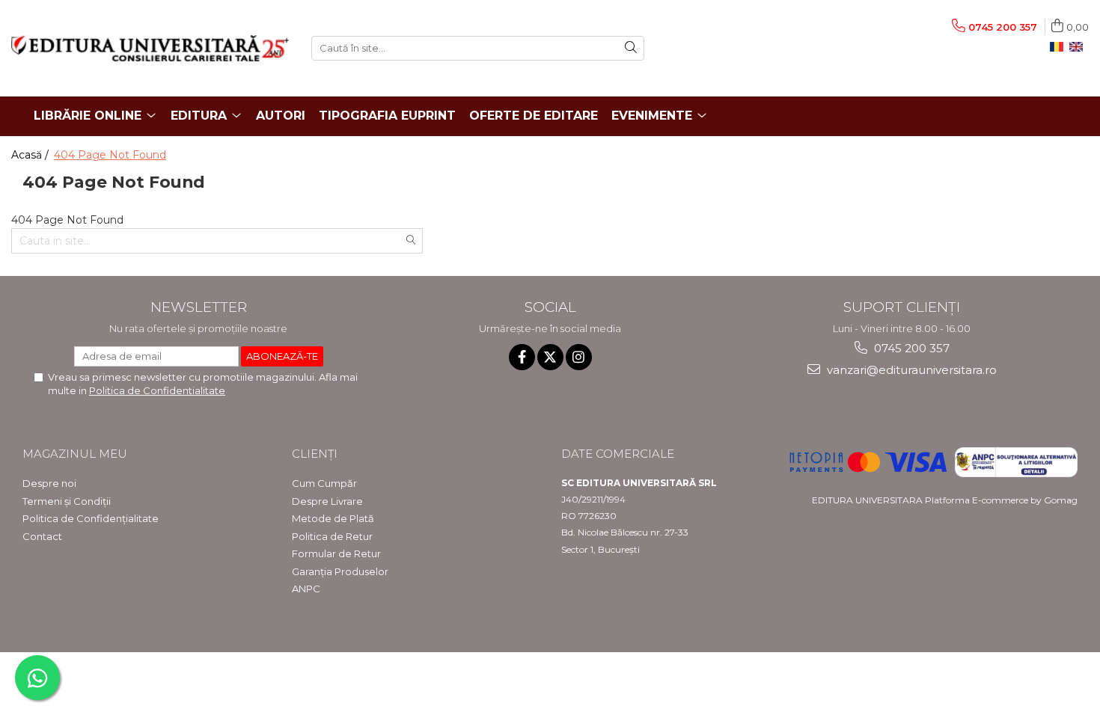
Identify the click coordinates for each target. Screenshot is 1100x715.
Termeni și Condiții (66, 501)
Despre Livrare (327, 501)
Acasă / (31, 155)
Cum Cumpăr (324, 483)
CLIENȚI (314, 454)
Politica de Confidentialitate (157, 390)
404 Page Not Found (110, 155)
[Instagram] (579, 357)
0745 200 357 (910, 348)
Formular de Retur (336, 553)
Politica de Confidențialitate (90, 518)
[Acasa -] (150, 48)
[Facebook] (522, 357)
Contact (42, 536)
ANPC (306, 589)
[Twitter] (550, 357)
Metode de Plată (333, 518)
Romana (1059, 47)
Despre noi (49, 483)
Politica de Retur (332, 536)
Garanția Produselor (340, 571)
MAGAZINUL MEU (74, 454)
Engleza (1079, 47)
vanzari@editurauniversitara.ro (910, 370)
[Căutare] (630, 48)
